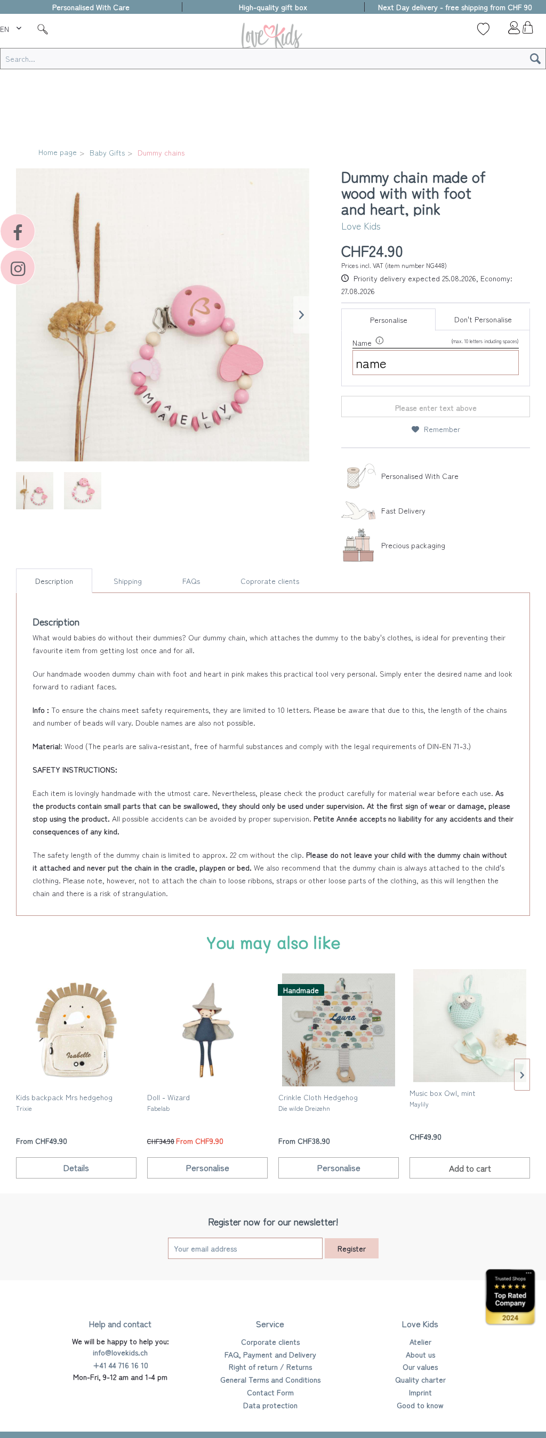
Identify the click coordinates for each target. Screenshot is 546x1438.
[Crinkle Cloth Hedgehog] (338, 1029)
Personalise (388, 319)
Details (76, 1167)
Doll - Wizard (168, 1102)
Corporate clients (270, 1341)
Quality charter (420, 1379)
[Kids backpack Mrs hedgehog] (76, 1029)
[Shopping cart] (528, 30)
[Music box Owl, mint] (470, 1025)
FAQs (191, 580)
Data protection (270, 1405)
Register (352, 1248)
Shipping (128, 580)
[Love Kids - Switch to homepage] (273, 38)
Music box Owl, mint (443, 1097)
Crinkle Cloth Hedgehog (318, 1102)
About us (420, 1354)
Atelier (420, 1341)
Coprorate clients (269, 580)
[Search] (535, 58)
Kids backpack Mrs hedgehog (64, 1102)
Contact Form (270, 1392)
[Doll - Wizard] (207, 1029)
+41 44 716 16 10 (120, 1365)
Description (54, 580)
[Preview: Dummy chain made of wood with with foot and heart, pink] (34, 490)
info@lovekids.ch (120, 1352)
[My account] (505, 30)
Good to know (420, 1405)
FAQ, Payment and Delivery (270, 1354)
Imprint (420, 1392)
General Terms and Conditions (270, 1379)
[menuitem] (12, 27)
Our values (420, 1366)
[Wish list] (483, 28)
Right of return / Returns (270, 1366)
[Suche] (42, 28)
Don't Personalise (483, 319)
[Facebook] (18, 231)
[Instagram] (18, 267)
